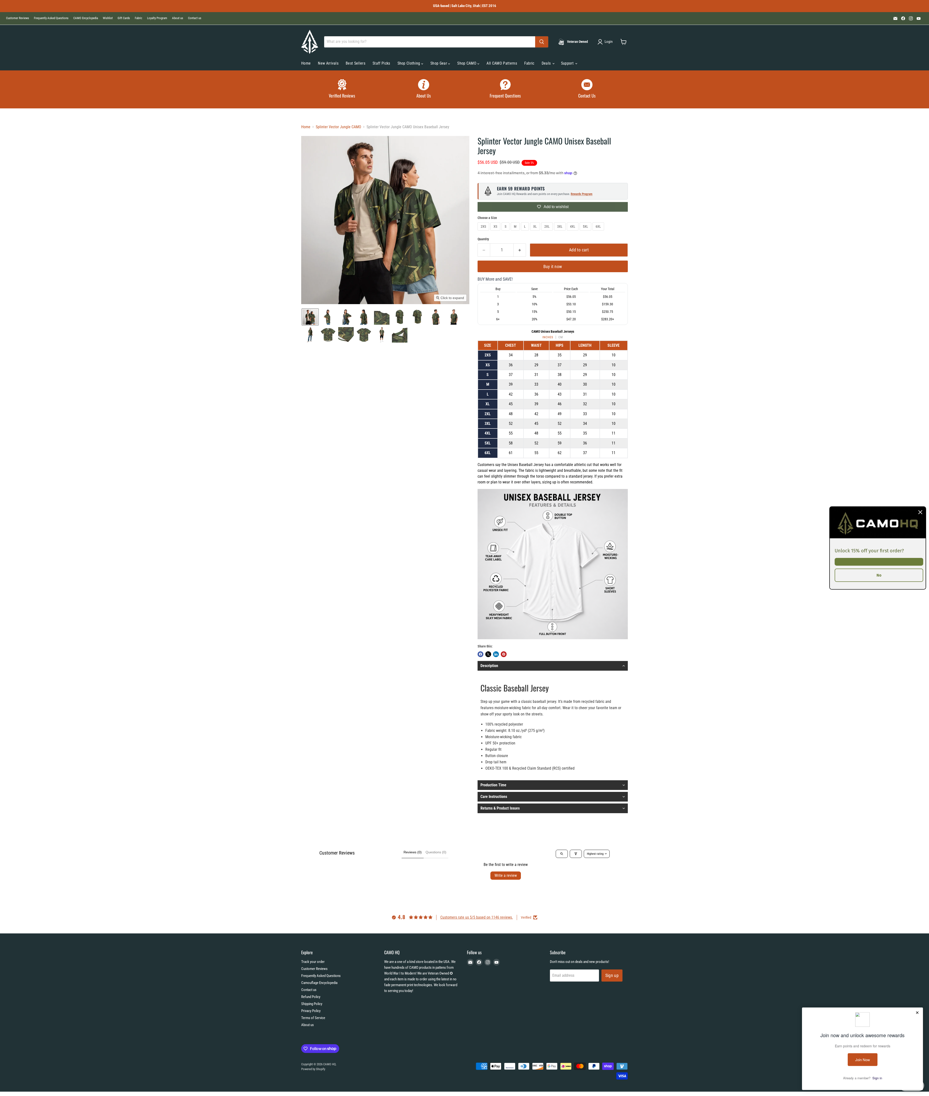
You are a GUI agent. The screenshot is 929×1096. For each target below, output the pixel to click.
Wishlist (108, 18)
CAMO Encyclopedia (85, 18)
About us (177, 18)
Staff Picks (381, 63)
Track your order (313, 962)
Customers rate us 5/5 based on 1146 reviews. (476, 917)
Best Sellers (355, 63)
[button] (606, 42)
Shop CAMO (467, 63)
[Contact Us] (587, 89)
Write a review (505, 875)
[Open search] (562, 854)
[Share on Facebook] (480, 654)
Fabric (138, 18)
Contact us (194, 18)
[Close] (920, 512)
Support (568, 63)
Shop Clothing (409, 63)
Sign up (612, 975)
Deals (547, 63)
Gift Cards (124, 18)
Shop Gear (439, 63)
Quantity (483, 239)
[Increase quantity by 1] (520, 250)
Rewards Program (581, 194)
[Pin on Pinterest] (504, 654)
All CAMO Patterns (502, 63)
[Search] (541, 41)
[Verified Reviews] (342, 89)
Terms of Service (313, 1018)
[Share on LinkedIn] (496, 654)
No (879, 575)
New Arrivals (328, 63)
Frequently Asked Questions (51, 18)
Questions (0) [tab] (436, 852)
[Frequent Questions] (505, 89)
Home (306, 63)
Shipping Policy (311, 1004)
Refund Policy (310, 997)
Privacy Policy (311, 1011)
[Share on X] (488, 654)
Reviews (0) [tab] (413, 852)
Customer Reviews (17, 18)
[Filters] (576, 854)
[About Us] (424, 89)
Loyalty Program (157, 18)
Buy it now (552, 266)
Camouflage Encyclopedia (319, 983)
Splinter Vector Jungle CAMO (338, 127)
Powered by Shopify (313, 1069)
